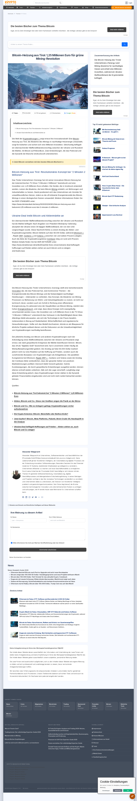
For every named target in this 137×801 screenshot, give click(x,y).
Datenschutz (97, 732)
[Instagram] (29, 497)
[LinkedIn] (26, 497)
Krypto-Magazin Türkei (17, 778)
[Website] (39, 497)
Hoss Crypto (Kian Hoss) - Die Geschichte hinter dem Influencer (113, 188)
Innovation (16, 291)
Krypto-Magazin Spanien (18, 774)
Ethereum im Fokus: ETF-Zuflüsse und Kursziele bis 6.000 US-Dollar (44, 599)
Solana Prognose (108, 148)
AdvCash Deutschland (110, 176)
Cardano (27, 236)
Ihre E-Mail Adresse (55, 517)
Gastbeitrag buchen (100, 757)
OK (128, 790)
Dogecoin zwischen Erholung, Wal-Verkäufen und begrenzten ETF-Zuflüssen (48, 633)
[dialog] (116, 786)
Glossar (96, 743)
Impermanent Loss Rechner (112, 215)
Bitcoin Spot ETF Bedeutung (112, 196)
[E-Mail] (42, 497)
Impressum (97, 728)
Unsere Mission (98, 735)
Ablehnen (117, 790)
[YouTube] (36, 497)
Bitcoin (76, 139)
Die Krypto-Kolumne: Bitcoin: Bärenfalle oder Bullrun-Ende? (41, 414)
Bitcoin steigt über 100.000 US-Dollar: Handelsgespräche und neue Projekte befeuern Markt (45, 575)
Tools (95, 746)
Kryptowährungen (30, 139)
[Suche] (60, 3)
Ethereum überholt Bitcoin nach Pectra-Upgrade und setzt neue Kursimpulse (39, 572)
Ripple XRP (41, 358)
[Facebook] (23, 497)
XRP (21, 236)
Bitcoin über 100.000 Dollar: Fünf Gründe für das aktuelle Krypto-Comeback (39, 577)
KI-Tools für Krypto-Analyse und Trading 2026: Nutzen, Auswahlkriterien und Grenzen (66, 729)
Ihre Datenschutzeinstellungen (103, 750)
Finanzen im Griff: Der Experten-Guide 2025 (62, 739)
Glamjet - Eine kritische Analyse (114, 205)
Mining (54, 189)
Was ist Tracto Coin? (12, 728)
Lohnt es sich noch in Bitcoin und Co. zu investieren (22, 743)
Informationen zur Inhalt (101, 739)
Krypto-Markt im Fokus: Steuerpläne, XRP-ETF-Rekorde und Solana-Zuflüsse (48, 612)
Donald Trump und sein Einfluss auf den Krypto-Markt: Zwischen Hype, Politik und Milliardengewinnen (66, 747)
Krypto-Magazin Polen (17, 772)
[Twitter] (33, 497)
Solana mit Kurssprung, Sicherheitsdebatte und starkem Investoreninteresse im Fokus (43, 581)
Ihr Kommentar (15, 527)
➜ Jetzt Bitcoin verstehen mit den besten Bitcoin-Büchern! (37, 162)
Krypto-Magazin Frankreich (19, 769)
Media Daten (97, 753)
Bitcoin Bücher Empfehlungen (15, 739)
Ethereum (78, 233)
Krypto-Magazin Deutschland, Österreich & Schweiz (27, 767)
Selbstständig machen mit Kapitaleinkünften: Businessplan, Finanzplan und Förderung (68, 735)
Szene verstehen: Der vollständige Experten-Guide (65, 743)
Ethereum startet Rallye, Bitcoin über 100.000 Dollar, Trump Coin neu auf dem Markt (42, 584)
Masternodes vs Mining (12, 735)
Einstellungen (106, 790)
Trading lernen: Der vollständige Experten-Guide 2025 (23, 732)
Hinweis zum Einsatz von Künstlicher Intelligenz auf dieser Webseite (32, 505)
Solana (40, 236)
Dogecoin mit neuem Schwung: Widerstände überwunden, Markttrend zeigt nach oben (43, 579)
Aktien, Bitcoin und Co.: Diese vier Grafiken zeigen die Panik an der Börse (47, 401)
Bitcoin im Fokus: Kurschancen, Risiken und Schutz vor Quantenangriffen (46, 622)
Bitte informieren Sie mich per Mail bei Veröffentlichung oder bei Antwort (38, 543)
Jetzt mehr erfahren (117, 29)
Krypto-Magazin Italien (17, 776)
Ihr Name (13, 517)
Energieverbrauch (25, 309)
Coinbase (51, 239)
